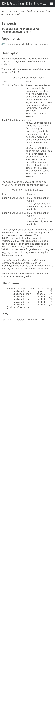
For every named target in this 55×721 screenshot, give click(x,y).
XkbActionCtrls (24, 3)
